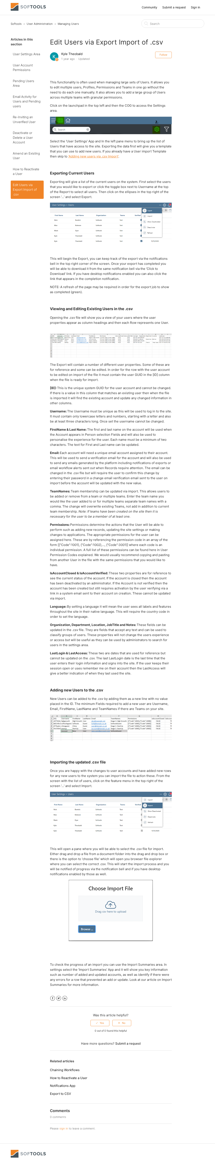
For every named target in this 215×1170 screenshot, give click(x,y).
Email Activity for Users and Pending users (27, 101)
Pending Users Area (23, 83)
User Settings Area (26, 54)
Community (149, 7)
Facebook (52, 998)
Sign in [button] (195, 7)
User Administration (40, 23)
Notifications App (62, 1086)
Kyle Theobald (72, 54)
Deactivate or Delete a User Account (23, 137)
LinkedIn (64, 998)
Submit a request (174, 7)
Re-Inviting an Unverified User (24, 119)
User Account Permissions (23, 67)
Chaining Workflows (65, 1070)
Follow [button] (163, 54)
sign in (63, 1128)
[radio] (99, 1023)
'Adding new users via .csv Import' (93, 156)
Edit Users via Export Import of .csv (25, 189)
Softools (16, 23)
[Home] (28, 10)
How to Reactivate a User (26, 171)
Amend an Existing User (26, 155)
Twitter (58, 998)
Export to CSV (60, 1094)
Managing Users (68, 23)
